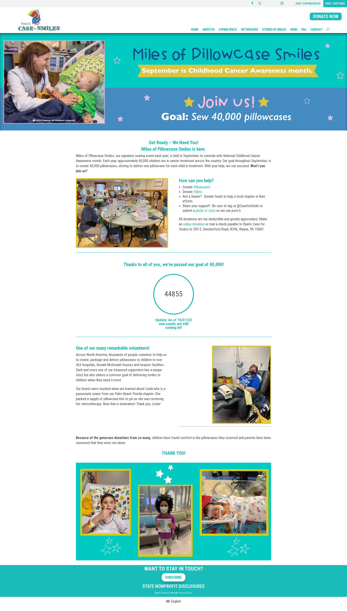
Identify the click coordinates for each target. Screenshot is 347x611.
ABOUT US (208, 29)
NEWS (293, 29)
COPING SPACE (228, 29)
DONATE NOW (325, 16)
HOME (194, 29)
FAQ (303, 29)
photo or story (205, 210)
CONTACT (316, 29)
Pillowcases (202, 187)
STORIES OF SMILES (274, 29)
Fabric (198, 192)
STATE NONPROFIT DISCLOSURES (173, 586)
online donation (193, 224)
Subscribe (173, 577)
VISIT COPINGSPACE (307, 3)
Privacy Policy (185, 592)
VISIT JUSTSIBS (335, 3)
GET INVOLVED (249, 29)
